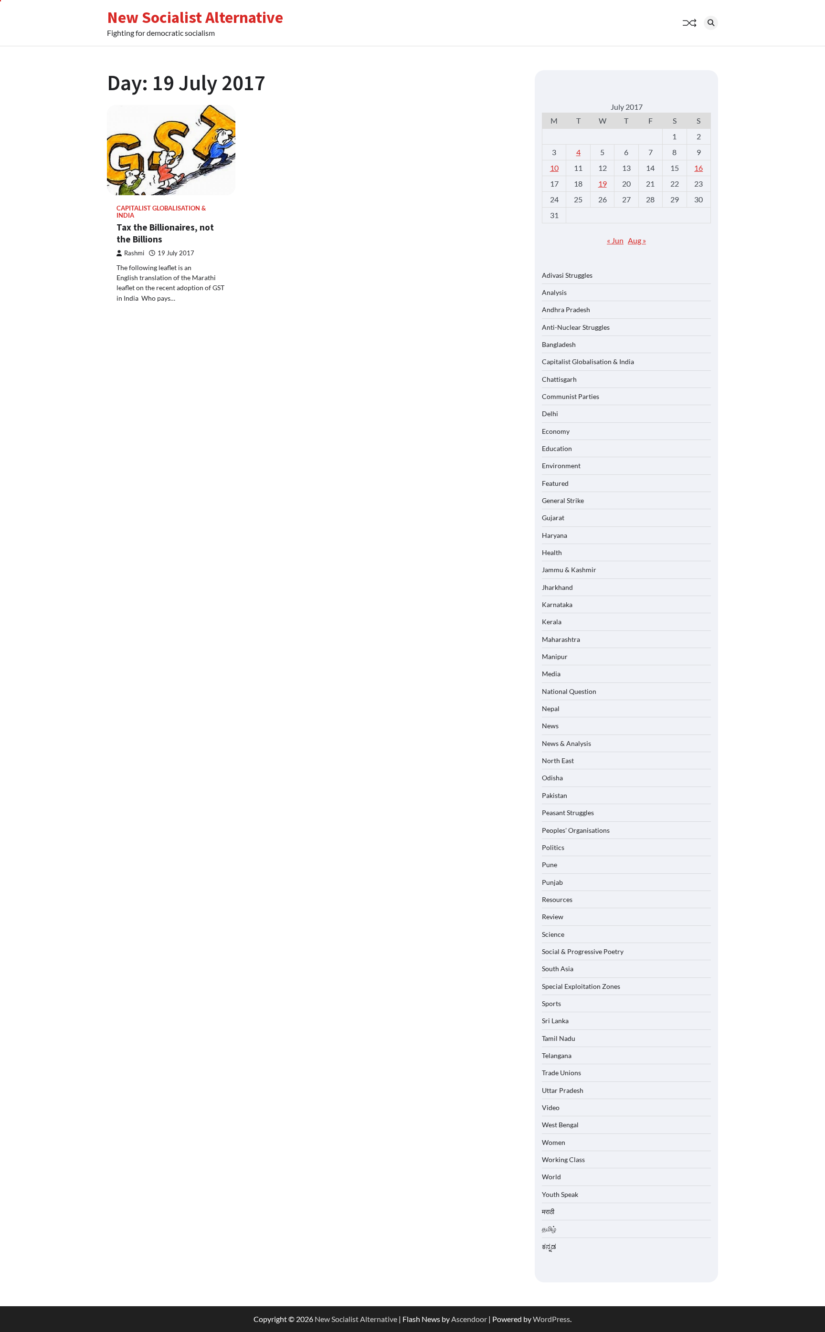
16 (698, 167)
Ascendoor (469, 1318)
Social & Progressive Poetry (583, 951)
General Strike (563, 500)
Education (557, 448)
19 (602, 183)
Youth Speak (560, 1194)
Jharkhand (557, 587)
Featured (555, 483)
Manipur (555, 656)
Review (552, 916)
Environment (561, 465)
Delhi (550, 413)
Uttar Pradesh (562, 1090)
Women (553, 1142)
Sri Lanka (555, 1021)
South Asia (557, 969)
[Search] (711, 23)
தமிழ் (549, 1229)
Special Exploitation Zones (581, 986)
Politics (553, 847)
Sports (551, 1003)
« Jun (615, 240)
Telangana (556, 1055)
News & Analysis (566, 743)
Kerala (551, 622)
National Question (569, 691)
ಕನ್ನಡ (549, 1246)
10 (554, 167)
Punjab (552, 882)
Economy (556, 431)
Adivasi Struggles (567, 275)
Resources (557, 899)
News (550, 726)
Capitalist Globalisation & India (161, 212)
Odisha (552, 778)
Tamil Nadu (558, 1038)
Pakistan (554, 795)
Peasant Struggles (568, 812)
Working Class (563, 1159)
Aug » (637, 240)
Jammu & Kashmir (569, 570)
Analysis (554, 292)
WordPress (551, 1318)
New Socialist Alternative (195, 17)
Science (553, 934)
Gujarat (553, 518)
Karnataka (557, 604)
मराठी (548, 1211)
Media (551, 674)
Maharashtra (561, 639)
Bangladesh (559, 344)
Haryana (554, 535)
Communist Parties (570, 396)
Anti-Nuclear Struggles (576, 327)
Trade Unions (561, 1073)
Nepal (551, 708)
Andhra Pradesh (566, 309)
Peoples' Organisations (576, 830)
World (551, 1177)
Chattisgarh (559, 379)
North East (558, 760)
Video (551, 1107)
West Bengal (560, 1125)
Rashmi (134, 253)
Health (552, 552)
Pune (549, 864)
